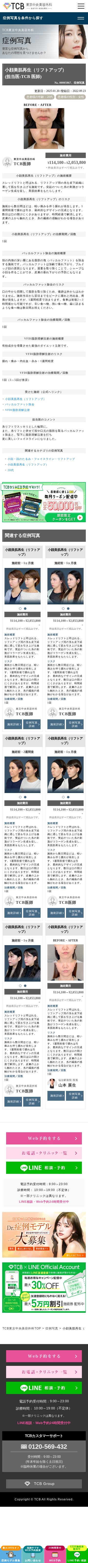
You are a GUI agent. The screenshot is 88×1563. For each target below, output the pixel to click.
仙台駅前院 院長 (68, 1080)
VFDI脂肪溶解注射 (17, 409)
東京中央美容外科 (24, 159)
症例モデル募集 (10, 1560)
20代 (11, 470)
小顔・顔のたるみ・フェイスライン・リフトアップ (41, 458)
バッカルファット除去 (19, 404)
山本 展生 (67, 1085)
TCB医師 (22, 164)
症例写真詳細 (32, 724)
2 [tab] (25, 608)
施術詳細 (13, 724)
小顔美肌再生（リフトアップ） (25, 398)
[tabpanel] (22, 584)
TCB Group (44, 1484)
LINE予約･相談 (77, 1560)
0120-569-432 (47, 1446)
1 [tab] (20, 608)
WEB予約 (55, 1560)
